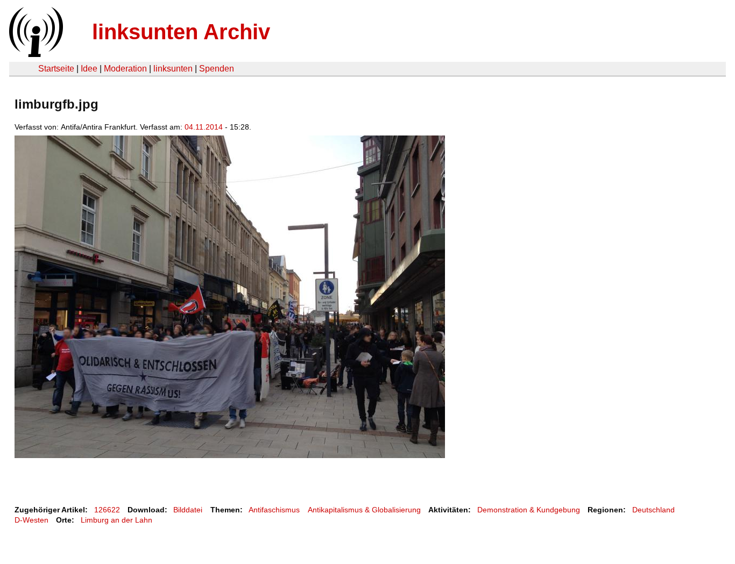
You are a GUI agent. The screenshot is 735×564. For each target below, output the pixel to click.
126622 (107, 509)
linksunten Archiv (181, 32)
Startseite (56, 68)
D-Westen (31, 520)
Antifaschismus (274, 509)
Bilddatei (187, 509)
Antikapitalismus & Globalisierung (364, 509)
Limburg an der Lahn (116, 520)
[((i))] (35, 54)
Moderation (125, 68)
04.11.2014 (204, 127)
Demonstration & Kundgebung (528, 509)
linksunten (173, 68)
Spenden (216, 68)
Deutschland (653, 509)
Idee (89, 68)
